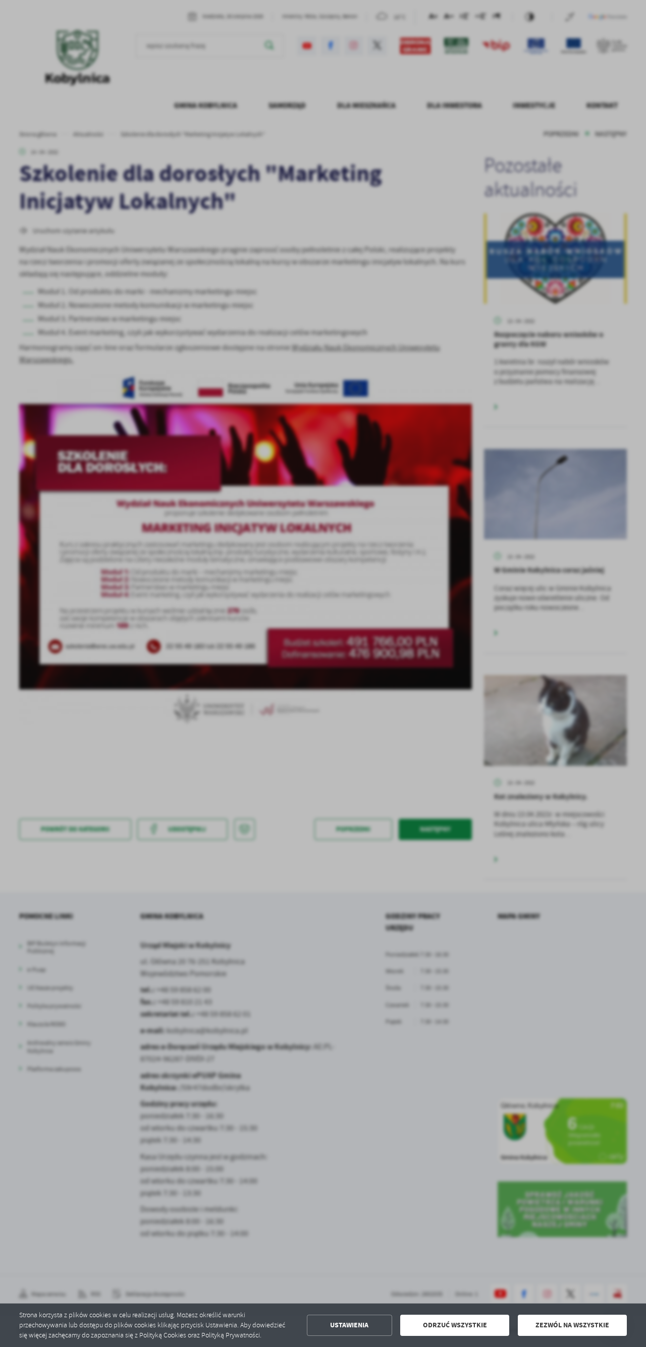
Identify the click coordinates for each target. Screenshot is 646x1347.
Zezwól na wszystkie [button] (572, 1325)
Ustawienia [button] (349, 1325)
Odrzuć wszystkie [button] (455, 1325)
